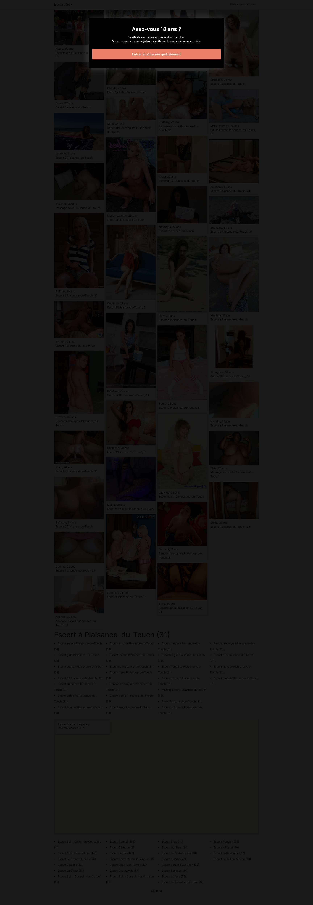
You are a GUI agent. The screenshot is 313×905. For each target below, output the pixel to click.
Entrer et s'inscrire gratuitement (156, 54)
